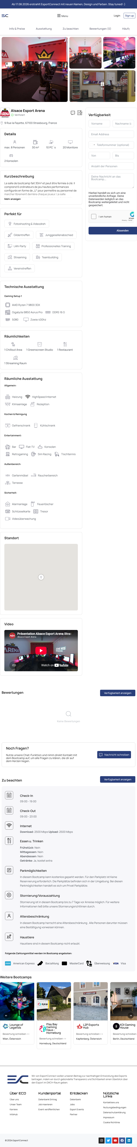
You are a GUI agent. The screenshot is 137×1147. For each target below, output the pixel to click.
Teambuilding (50, 257)
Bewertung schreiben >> (16, 1034)
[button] (62, 15)
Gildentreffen (22, 235)
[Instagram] (102, 1141)
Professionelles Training (56, 246)
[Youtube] (115, 1141)
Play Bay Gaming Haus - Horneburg (53, 1028)
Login (117, 15)
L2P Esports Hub (91, 1026)
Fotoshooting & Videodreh (30, 224)
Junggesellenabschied (59, 235)
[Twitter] (108, 1141)
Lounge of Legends (16, 1026)
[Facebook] (122, 1141)
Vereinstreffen (22, 268)
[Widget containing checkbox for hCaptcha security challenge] (111, 216)
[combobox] (92, 144)
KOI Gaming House (127, 1026)
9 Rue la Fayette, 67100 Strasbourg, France (30, 123)
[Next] (131, 1016)
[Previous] (6, 1016)
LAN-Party (20, 246)
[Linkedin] (129, 1141)
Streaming (20, 257)
